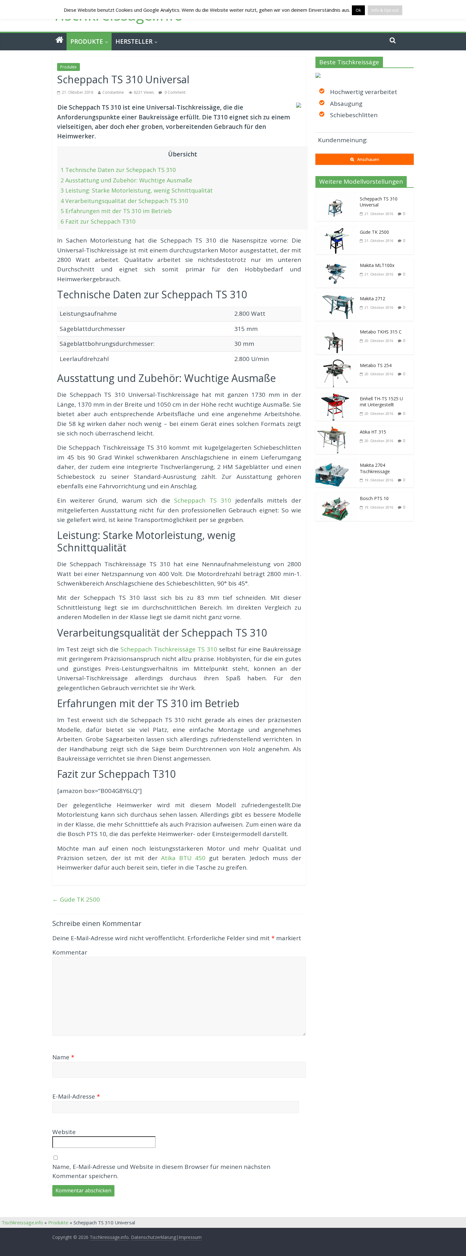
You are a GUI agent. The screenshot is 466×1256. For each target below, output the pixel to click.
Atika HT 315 (373, 432)
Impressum (190, 1237)
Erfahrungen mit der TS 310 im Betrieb (116, 211)
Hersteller (133, 41)
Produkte (86, 41)
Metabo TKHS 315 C (381, 332)
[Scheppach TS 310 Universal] (336, 197)
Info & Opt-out (385, 10)
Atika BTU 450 (183, 858)
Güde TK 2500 (76, 899)
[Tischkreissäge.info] (59, 40)
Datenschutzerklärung (153, 1237)
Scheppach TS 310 (202, 500)
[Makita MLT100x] (336, 264)
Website (64, 1132)
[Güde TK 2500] (336, 230)
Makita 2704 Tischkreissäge (375, 468)
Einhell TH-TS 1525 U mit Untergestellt (381, 402)
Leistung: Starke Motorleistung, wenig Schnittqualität (137, 190)
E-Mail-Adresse (76, 1096)
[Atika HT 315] (336, 430)
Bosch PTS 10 (374, 498)
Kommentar (69, 952)
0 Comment (174, 92)
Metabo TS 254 (376, 365)
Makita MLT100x (377, 265)
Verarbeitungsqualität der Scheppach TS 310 (124, 201)
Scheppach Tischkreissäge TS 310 (168, 649)
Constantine (113, 92)
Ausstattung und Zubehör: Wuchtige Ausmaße (126, 180)
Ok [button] (358, 10)
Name (63, 1057)
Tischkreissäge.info (22, 1222)
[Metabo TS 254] (336, 364)
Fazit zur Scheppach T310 (98, 221)
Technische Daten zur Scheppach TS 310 (118, 170)
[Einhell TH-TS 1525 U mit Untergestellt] (336, 397)
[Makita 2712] (336, 297)
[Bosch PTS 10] (336, 497)
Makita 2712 (372, 298)
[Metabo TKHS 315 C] (336, 330)
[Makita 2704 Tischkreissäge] (336, 464)
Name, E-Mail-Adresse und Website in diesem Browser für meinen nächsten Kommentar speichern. (161, 1171)
